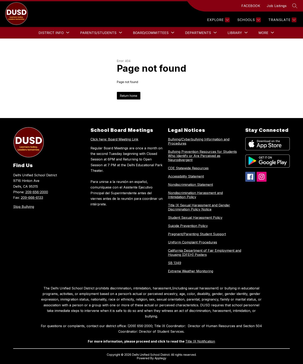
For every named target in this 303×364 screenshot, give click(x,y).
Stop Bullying (23, 207)
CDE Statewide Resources (188, 168)
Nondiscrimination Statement (190, 185)
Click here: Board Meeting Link (114, 139)
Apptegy (160, 358)
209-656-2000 (36, 192)
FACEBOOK (250, 6)
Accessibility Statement (186, 176)
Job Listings (277, 6)
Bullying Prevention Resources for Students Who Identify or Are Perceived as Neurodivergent (202, 156)
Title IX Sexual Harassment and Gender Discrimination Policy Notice (199, 207)
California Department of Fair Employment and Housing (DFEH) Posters (204, 252)
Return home (128, 95)
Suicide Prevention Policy (188, 226)
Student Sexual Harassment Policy (195, 217)
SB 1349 (174, 263)
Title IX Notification (200, 341)
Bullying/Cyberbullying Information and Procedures (198, 141)
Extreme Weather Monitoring (190, 271)
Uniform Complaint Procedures (192, 242)
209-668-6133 (32, 197)
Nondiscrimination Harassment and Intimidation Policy (195, 195)
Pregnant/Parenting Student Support (197, 234)
